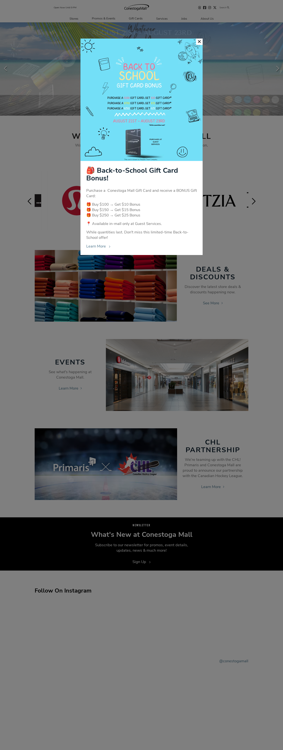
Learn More (96, 246)
